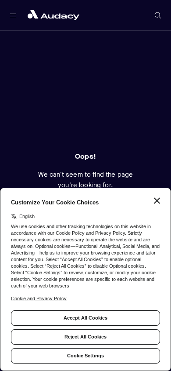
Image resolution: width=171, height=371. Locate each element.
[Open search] (157, 15)
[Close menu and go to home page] (53, 15)
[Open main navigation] (13, 15)
